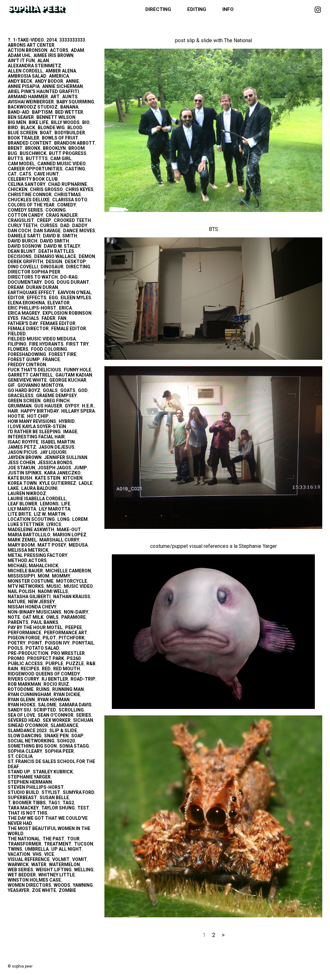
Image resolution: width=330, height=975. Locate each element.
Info (228, 9)
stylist (51, 792)
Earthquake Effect (31, 292)
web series (20, 869)
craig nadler (62, 215)
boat (46, 132)
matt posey (51, 545)
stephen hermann (30, 782)
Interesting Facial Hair (36, 436)
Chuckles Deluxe (29, 199)
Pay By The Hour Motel (35, 627)
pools (15, 648)
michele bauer (25, 570)
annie (72, 81)
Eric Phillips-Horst (32, 308)
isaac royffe (23, 441)
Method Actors (27, 560)
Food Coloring (49, 349)
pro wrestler (68, 653)
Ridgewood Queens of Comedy (44, 673)
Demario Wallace (55, 256)
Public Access (25, 663)
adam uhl (19, 55)
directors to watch (33, 277)
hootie (16, 416)
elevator (58, 302)
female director (28, 328)
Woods (62, 885)
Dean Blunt (22, 251)
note (14, 617)
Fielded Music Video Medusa (42, 338)
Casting (75, 168)
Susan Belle (54, 797)
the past (53, 838)
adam (77, 50)
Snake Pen (56, 735)
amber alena (60, 70)
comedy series (25, 210)
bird (13, 127)
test (83, 807)
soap (77, 735)
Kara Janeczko (62, 472)
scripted (45, 709)
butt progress (67, 153)
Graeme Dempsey (56, 395)
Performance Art (65, 632)
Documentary (25, 282)
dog (49, 282)
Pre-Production (28, 653)
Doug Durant (73, 282)
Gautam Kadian (73, 375)
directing (78, 266)
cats (25, 174)
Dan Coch (19, 230)
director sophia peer (34, 271)
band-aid (18, 112)
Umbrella (37, 849)
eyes (13, 318)
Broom (76, 148)
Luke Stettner (26, 524)
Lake (13, 488)
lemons (49, 503)
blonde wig (51, 127)
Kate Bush (20, 478)
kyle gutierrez (57, 483)
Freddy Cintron (27, 364)
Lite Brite (19, 514)
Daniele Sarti (24, 235)
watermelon (64, 864)
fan (62, 318)
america (59, 76)
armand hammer (28, 96)
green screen (24, 400)
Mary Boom (21, 545)
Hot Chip (38, 416)
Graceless (21, 395)
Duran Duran (42, 287)
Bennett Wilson (55, 117)
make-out (69, 529)
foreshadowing (27, 354)
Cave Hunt (46, 174)
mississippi (21, 575)
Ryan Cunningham (29, 694)
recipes (30, 668)
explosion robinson (67, 313)
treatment (58, 843)
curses (49, 225)
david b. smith (60, 235)
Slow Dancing (25, 735)
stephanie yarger (29, 776)
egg (53, 297)
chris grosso (46, 189)
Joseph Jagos (54, 467)
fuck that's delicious (34, 369)
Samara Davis (75, 704)
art (55, 96)
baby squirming (75, 101)
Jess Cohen (21, 462)
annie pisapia (24, 86)
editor (16, 297)
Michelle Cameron (68, 570)
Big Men (17, 122)
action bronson (27, 50)
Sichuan (83, 720)
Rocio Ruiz (56, 684)
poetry (16, 642)
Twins (15, 849)
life (65, 503)
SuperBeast (22, 797)
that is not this (27, 813)
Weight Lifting (54, 869)
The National (24, 838)
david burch (22, 241)
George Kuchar (67, 380)
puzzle (75, 663)
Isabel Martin (58, 441)
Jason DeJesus (56, 447)
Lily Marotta (54, 508)
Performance (24, 632)
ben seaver (21, 117)
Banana (69, 107)
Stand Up (19, 771)
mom (43, 575)
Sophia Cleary (25, 751)
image (70, 431)
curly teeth (22, 225)
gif (11, 385)
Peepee (73, 627)
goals (50, 390)
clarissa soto (69, 199)
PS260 (74, 658)
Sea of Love (21, 715)
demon (87, 256)
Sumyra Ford (78, 792)
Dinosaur (52, 266)
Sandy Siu (19, 709)
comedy (66, 204)
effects (36, 297)
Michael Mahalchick (33, 565)
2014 (51, 40)
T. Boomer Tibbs (27, 802)
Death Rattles (56, 251)
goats (67, 390)
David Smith (54, 241)
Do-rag (69, 277)
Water (38, 864)
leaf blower (22, 503)
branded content (30, 143)
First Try (77, 344)
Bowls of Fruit (60, 137)
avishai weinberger (31, 101)
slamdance (64, 725)
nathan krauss (71, 596)
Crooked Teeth (72, 220)
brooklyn (54, 148)
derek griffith (25, 261)
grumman (20, 405)
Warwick (18, 864)
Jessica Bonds (55, 462)
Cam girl (61, 158)
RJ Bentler (55, 679)
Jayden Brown (25, 457)
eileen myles (76, 297)
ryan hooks (21, 704)
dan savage (47, 230)
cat (12, 174)
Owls (52, 617)
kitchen (72, 478)
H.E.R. (88, 405)
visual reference (29, 859)
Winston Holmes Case (34, 880)
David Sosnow (24, 246)
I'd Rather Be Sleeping (34, 431)
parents (18, 622)
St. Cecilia (20, 756)
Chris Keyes (79, 189)
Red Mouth (66, 668)
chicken (17, 189)
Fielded (17, 333)
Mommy (61, 575)
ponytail (83, 642)
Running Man (68, 689)
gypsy (72, 405)
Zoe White (44, 890)
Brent (15, 148)
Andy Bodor (49, 81)
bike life (38, 122)
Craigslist (21, 220)
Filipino (17, 344)
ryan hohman (53, 699)
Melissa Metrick (28, 550)
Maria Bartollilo (29, 534)
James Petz (22, 447)
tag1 (54, 802)
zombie (67, 890)
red (46, 668)
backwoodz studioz (33, 107)
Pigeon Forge (24, 637)
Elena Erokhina (26, 302)
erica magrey (24, 313)
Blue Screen (22, 132)
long (63, 519)
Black (28, 127)
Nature (16, 601)
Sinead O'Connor (28, 725)
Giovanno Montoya (40, 385)
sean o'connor (55, 715)
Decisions (20, 256)
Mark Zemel (22, 539)
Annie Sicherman (62, 86)
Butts (15, 158)
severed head (24, 720)
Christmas (67, 194)
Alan (43, 60)
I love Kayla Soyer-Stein (37, 426)
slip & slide (63, 730)
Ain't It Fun (21, 60)
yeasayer (18, 890)
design (54, 261)
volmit (61, 859)
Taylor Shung (58, 807)
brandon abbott (74, 143)
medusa (78, 545)
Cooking (55, 210)
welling (83, 869)
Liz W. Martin (49, 514)
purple (54, 663)
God (83, 390)
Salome (47, 704)
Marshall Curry (59, 539)
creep (44, 220)
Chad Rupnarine (67, 184)
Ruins (43, 689)
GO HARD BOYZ (24, 390)
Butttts (37, 158)
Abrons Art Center (31, 45)
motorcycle (71, 581)
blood (74, 127)
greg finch (56, 400)
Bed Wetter (69, 112)
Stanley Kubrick (53, 771)
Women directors (29, 885)
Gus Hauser (48, 405)
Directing (158, 9)
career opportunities (35, 168)
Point (35, 642)
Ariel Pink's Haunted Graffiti (43, 91)
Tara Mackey (23, 807)
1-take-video (28, 40)
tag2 (68, 802)
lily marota (22, 508)
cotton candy (25, 215)
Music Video (78, 586)
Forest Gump (24, 359)
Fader (48, 318)
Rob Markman (24, 684)
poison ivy (57, 642)
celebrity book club (33, 179)
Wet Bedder (22, 874)
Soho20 (66, 740)
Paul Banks (44, 622)
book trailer (23, 137)
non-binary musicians (34, 612)
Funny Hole (77, 369)
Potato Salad (42, 648)
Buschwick (33, 153)
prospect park (45, 658)
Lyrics (53, 524)
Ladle (85, 483)
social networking (31, 740)
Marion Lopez (69, 534)
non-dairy (76, 612)
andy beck (20, 81)
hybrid (67, 421)
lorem (80, 519)
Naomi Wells (53, 591)
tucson (83, 843)
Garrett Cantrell (30, 375)
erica (65, 308)
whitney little (56, 874)
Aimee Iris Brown (53, 55)
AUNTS (70, 96)
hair (13, 411)
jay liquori (53, 452)
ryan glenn (21, 699)
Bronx (32, 148)
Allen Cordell (25, 70)
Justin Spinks (25, 472)
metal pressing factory (37, 555)
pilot (49, 637)
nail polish (21, 591)
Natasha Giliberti (29, 596)
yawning (83, 885)
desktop (75, 261)
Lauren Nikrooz (27, 493)
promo (16, 658)
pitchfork (71, 637)
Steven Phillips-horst (36, 787)
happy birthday (40, 411)
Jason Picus (22, 452)
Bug (12, 153)
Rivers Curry (23, 679)
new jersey (41, 601)
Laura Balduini (39, 488)
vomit (79, 859)
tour (73, 838)
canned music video (61, 163)
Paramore (73, 617)
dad (65, 225)
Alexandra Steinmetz (34, 65)
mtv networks (26, 586)
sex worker (57, 720)
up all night (66, 849)
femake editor (57, 323)
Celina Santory (26, 184)
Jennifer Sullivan (65, 457)
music (53, 586)
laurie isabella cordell (37, 498)
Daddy (79, 225)
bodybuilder (69, 132)
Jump (80, 467)
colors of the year (31, 204)
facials (30, 318)
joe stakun (21, 467)
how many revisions (32, 421)
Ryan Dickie (66, 694)
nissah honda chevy (32, 606)
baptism (42, 112)
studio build (23, 792)
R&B (90, 663)
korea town (22, 483)
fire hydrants (46, 344)
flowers (18, 349)
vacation (19, 854)
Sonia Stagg (74, 746)
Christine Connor (30, 194)
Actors (59, 50)
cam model (21, 163)
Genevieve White (27, 380)
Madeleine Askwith (31, 529)
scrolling (71, 709)
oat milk (33, 617)
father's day (23, 323)
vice (49, 854)
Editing (196, 9)
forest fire (62, 354)
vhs (37, 854)
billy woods (65, 122)
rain (13, 668)
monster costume (30, 581)
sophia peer (59, 751)
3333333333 (72, 40)
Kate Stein (47, 478)
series (83, 715)
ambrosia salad (27, 76)
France (51, 359)
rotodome (21, 689)
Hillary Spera (78, 411)
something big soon (32, 746)
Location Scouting (31, 519)
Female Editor (68, 328)
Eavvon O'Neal (75, 292)
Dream (16, 287)
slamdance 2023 (27, 730)
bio (86, 122)
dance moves (79, 230)
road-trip (83, 679)
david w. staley (62, 246)
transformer (24, 843)
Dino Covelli (23, 266)
